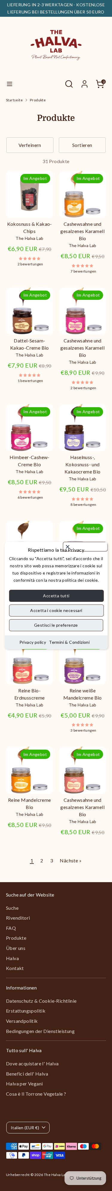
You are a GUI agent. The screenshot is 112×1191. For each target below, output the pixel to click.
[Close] (85, 546)
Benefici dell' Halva (27, 1073)
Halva (12, 958)
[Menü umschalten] (10, 84)
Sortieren (82, 145)
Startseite (14, 100)
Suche (12, 908)
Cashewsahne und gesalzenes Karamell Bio (82, 231)
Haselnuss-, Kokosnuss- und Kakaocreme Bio (83, 464)
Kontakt (15, 968)
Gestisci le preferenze (56, 625)
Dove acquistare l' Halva (32, 1063)
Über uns (15, 948)
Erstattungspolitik (25, 1010)
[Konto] (84, 81)
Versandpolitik (22, 1021)
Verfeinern (30, 145)
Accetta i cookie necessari (56, 610)
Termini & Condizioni (69, 642)
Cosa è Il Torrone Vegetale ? (36, 1094)
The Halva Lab (55, 1174)
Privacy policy (32, 642)
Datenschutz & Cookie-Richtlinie (41, 1001)
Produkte (38, 100)
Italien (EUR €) (25, 1127)
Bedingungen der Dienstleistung (40, 1031)
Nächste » (71, 860)
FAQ (11, 928)
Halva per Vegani (24, 1083)
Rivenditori (18, 918)
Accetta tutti (56, 595)
